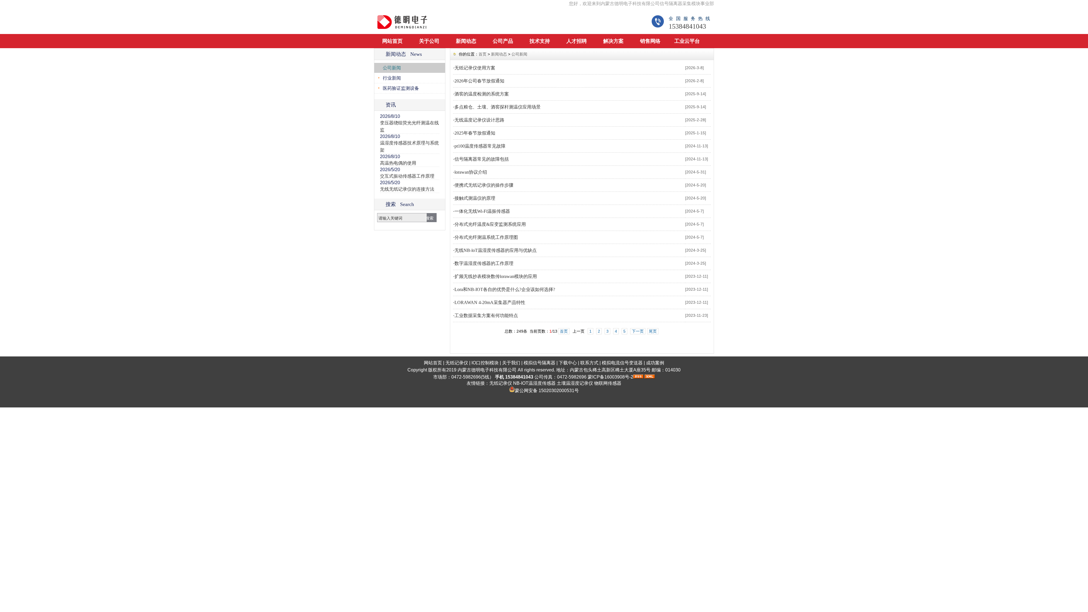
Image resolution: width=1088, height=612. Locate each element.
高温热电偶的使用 (398, 163)
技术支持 (540, 41)
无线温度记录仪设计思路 (479, 120)
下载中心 (568, 362)
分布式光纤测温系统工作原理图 (486, 237)
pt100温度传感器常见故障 (479, 146)
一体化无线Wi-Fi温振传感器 (482, 211)
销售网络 (650, 41)
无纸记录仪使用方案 (474, 67)
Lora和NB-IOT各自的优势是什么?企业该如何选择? (504, 289)
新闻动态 (466, 41)
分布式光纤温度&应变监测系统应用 (490, 224)
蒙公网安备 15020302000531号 (547, 390)
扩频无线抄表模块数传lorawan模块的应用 (495, 276)
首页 (482, 54)
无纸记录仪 (456, 362)
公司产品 (503, 41)
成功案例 (655, 362)
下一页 (638, 331)
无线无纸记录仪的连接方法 (407, 189)
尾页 (653, 331)
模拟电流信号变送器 (622, 362)
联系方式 (589, 362)
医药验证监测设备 (401, 88)
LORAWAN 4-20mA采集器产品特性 (489, 302)
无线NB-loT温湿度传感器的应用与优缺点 (495, 250)
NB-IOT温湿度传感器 (534, 383)
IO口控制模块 (485, 362)
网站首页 (392, 41)
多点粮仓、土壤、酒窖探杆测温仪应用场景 (497, 107)
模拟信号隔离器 (539, 362)
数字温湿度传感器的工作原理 (483, 263)
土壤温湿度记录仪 (575, 383)
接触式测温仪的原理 (474, 198)
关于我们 (511, 362)
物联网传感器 (607, 383)
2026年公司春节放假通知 (479, 80)
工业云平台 (687, 41)
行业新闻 (392, 78)
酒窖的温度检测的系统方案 (481, 94)
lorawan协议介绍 (470, 172)
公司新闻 (392, 67)
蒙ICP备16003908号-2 (610, 377)
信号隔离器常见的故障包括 (481, 159)
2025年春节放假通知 (474, 133)
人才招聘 (576, 41)
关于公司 (429, 41)
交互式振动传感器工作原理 (407, 176)
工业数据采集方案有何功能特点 (486, 315)
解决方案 (613, 41)
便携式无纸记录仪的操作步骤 (483, 185)
